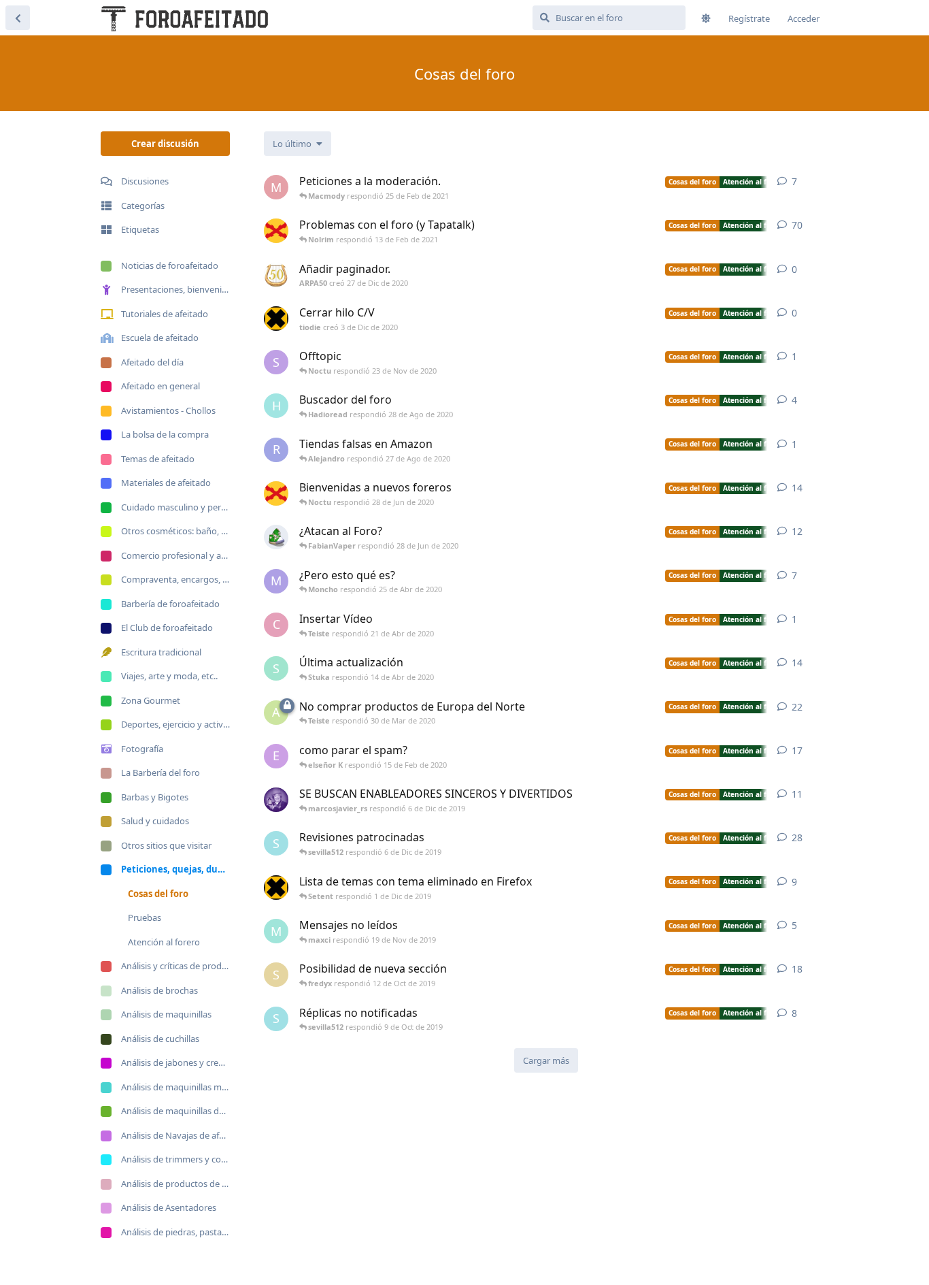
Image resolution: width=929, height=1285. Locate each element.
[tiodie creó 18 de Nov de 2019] (276, 887)
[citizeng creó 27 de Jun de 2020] (276, 537)
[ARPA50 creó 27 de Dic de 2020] (276, 275)
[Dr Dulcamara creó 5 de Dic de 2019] (276, 799)
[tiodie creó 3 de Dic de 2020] (276, 318)
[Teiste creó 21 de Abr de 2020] (276, 230)
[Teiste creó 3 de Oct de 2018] (276, 493)
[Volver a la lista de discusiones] (17, 17)
